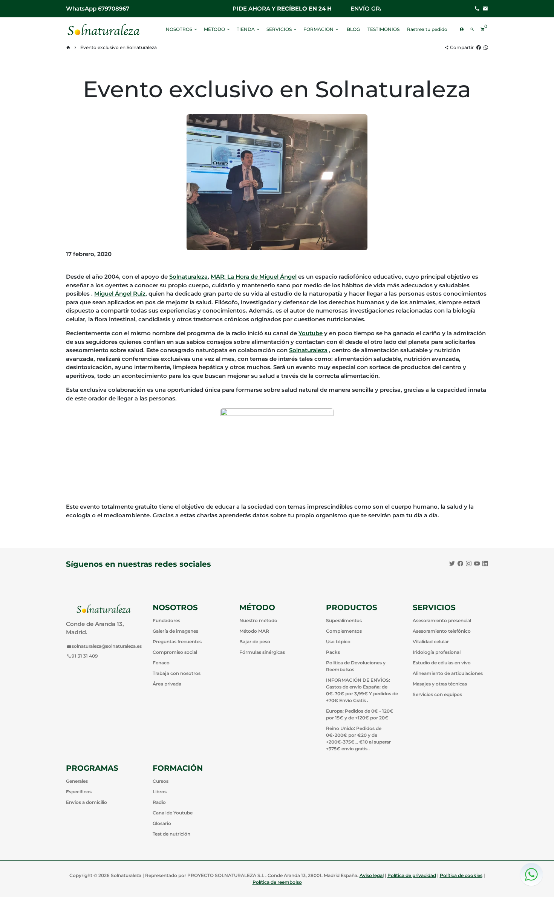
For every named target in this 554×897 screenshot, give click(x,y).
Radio (159, 802)
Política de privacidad (411, 875)
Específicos (79, 791)
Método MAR (254, 631)
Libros (160, 791)
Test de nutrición (171, 834)
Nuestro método (258, 620)
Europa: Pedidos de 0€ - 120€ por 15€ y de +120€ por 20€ (359, 714)
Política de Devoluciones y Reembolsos (356, 666)
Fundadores (166, 620)
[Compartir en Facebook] (478, 47)
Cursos (160, 781)
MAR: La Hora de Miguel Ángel (254, 276)
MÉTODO (217, 29)
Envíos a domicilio (86, 802)
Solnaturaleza (188, 276)
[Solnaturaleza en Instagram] (468, 563)
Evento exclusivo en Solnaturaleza (118, 47)
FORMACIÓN (321, 29)
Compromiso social (175, 652)
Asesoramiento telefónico (442, 631)
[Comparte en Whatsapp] (486, 47)
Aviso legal (372, 875)
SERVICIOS (281, 29)
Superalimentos (344, 620)
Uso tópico (338, 641)
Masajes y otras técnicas (440, 684)
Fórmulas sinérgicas (262, 652)
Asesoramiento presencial (442, 620)
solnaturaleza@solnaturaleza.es (104, 646)
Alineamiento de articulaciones (448, 673)
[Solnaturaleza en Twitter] (452, 563)
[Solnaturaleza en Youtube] (477, 563)
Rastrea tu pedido (427, 29)
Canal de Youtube (173, 813)
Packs (333, 652)
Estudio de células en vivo (442, 662)
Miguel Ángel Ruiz (119, 293)
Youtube (310, 333)
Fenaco (161, 662)
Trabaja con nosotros (176, 673)
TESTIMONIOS (383, 29)
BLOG (353, 29)
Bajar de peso (254, 641)
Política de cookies (461, 875)
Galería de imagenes (175, 631)
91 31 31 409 (82, 656)
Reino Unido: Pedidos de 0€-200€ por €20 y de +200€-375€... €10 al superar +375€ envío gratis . (358, 738)
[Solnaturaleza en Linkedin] (485, 563)
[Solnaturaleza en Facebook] (460, 563)
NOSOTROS (182, 29)
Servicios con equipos (437, 694)
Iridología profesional (437, 652)
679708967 (113, 8)
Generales (77, 781)
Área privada (167, 684)
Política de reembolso (277, 882)
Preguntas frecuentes (177, 641)
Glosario (162, 823)
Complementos (344, 631)
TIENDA (248, 29)
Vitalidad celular (431, 641)
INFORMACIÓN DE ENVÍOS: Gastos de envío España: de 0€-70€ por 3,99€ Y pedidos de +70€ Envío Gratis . (362, 690)
